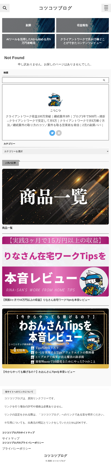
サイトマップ (11, 438)
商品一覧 (7, 227)
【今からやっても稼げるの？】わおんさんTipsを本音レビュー (38, 371)
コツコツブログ (55, 8)
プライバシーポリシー (16, 448)
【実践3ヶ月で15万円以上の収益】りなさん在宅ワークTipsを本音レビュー (46, 299)
